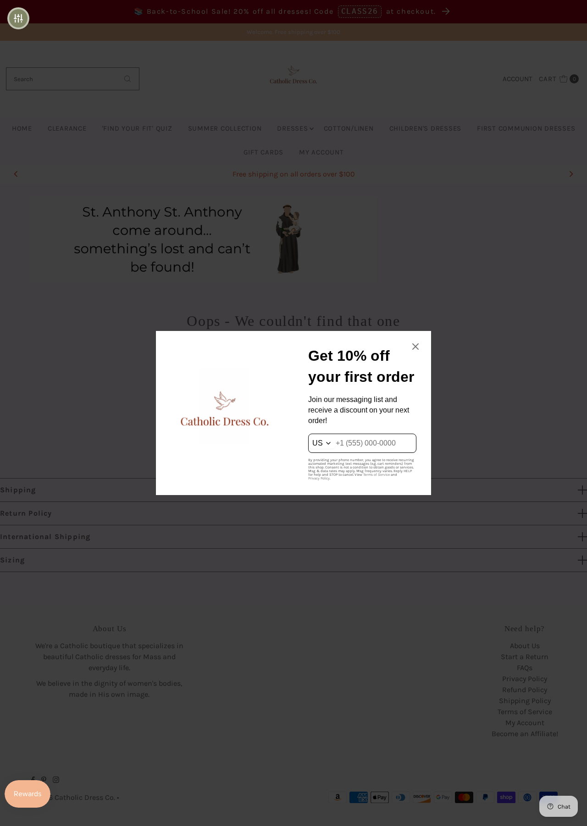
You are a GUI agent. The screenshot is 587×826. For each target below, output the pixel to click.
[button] (18, 18)
